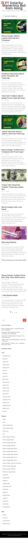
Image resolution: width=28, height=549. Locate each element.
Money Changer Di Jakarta (9, 445)
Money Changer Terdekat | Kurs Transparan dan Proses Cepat (12, 343)
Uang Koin (5, 498)
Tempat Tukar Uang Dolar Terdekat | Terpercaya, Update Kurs (12, 187)
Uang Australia (6, 483)
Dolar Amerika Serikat (8, 428)
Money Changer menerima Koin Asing (12, 463)
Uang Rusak (5, 504)
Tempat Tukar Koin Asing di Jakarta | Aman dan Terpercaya (13, 340)
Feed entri (5, 517)
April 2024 (5, 376)
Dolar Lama (5, 431)
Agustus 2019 (6, 408)
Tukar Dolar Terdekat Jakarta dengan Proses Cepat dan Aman (12, 336)
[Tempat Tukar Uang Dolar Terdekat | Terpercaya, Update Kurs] (14, 175)
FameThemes (18, 535)
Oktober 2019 (6, 402)
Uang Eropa (5, 489)
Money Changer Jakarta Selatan (10, 454)
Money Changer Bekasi (8, 439)
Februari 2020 (6, 391)
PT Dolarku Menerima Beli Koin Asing (14, 5)
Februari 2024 (6, 382)
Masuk (4, 515)
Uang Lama (5, 501)
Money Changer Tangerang (9, 466)
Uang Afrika (5, 474)
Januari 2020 (6, 393)
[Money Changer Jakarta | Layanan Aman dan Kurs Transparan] (14, 26)
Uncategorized (6, 507)
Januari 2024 (6, 385)
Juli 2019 (5, 411)
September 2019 (7, 405)
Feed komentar (6, 520)
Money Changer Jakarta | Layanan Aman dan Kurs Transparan (10, 38)
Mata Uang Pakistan (8, 242)
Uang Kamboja (6, 495)
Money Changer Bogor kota (9, 442)
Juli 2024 (5, 370)
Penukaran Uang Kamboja (9, 472)
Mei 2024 (5, 373)
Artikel (4, 419)
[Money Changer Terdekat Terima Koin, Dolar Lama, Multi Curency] (14, 266)
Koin (4, 434)
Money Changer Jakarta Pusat (10, 451)
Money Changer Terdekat (9, 469)
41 (16, 312)
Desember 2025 (6, 356)
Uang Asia (5, 480)
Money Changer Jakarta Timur (10, 457)
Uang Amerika (6, 477)
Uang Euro (5, 492)
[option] (14, 16)
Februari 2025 (6, 364)
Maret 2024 (5, 379)
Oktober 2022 (6, 388)
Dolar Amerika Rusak (8, 425)
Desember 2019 (6, 396)
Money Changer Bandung (9, 437)
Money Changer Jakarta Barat (10, 448)
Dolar (4, 422)
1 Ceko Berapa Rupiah (9, 295)
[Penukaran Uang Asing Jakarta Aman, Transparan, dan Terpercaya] (14, 64)
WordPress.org (6, 523)
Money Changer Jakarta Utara (10, 460)
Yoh (2, 42)
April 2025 (5, 359)
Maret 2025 (5, 361)
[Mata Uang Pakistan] (14, 233)
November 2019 (6, 399)
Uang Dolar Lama (7, 486)
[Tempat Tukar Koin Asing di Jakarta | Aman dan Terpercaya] (14, 122)
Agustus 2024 (6, 367)
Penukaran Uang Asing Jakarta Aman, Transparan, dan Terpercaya (12, 76)
